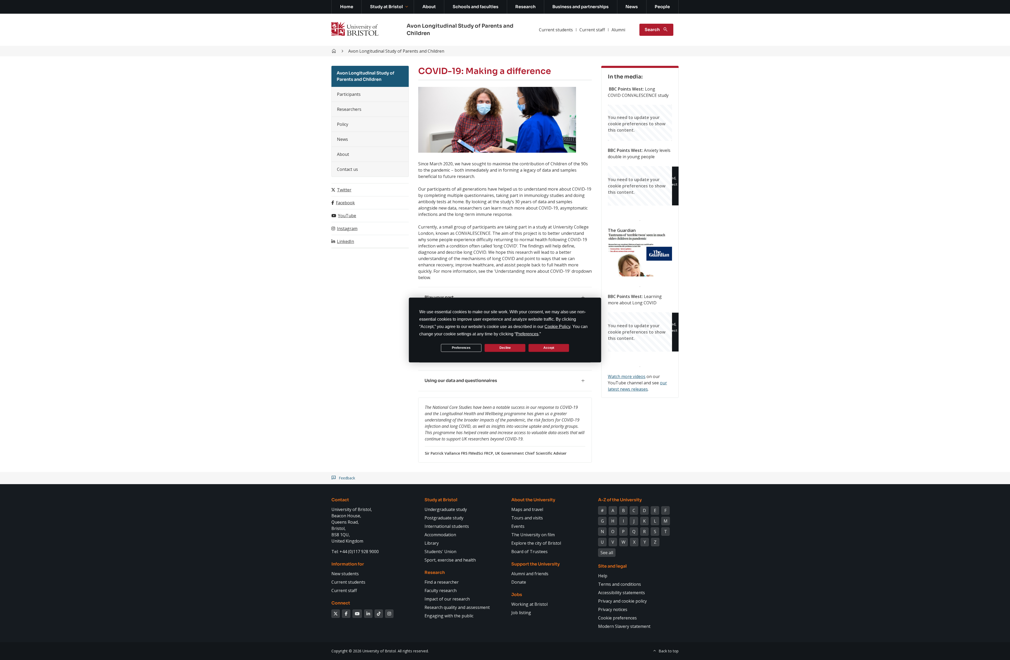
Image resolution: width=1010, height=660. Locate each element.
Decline (505, 348)
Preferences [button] (527, 333)
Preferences (461, 348)
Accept (548, 348)
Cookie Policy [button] (557, 326)
